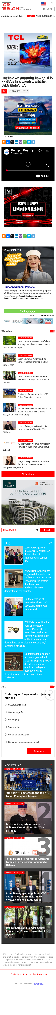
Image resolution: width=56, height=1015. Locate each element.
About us (27, 974)
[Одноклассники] (4, 142)
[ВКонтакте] (8, 142)
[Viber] (20, 142)
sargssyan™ (38, 983)
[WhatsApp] (25, 142)
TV (4, 91)
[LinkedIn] (16, 142)
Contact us (15, 974)
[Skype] (29, 142)
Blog (7, 542)
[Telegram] (33, 142)
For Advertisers (40, 974)
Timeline (6, 331)
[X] (12, 142)
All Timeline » (28, 474)
